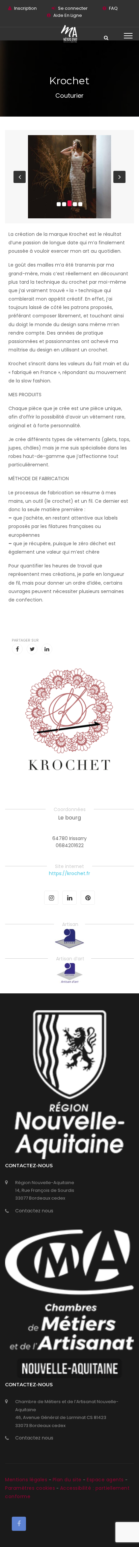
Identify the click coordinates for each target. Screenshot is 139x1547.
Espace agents (106, 1479)
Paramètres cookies (30, 1488)
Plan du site (68, 1479)
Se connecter (73, 8)
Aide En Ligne (67, 15)
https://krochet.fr (69, 873)
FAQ (113, 8)
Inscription (25, 8)
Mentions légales (27, 1479)
